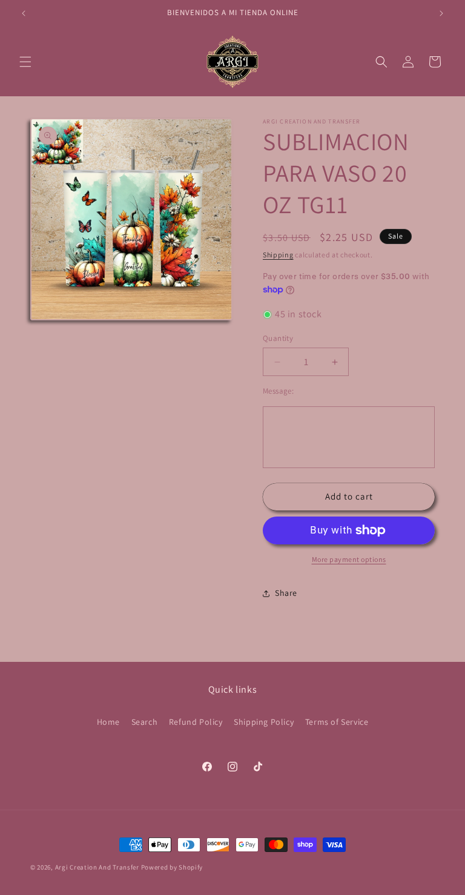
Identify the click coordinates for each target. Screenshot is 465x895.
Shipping (278, 254)
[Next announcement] (441, 13)
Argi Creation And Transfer (98, 867)
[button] (25, 61)
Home (108, 721)
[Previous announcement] (23, 13)
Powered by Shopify (172, 867)
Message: (278, 391)
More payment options (349, 559)
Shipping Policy (264, 721)
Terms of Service (337, 721)
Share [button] (286, 592)
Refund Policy (196, 721)
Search (144, 721)
